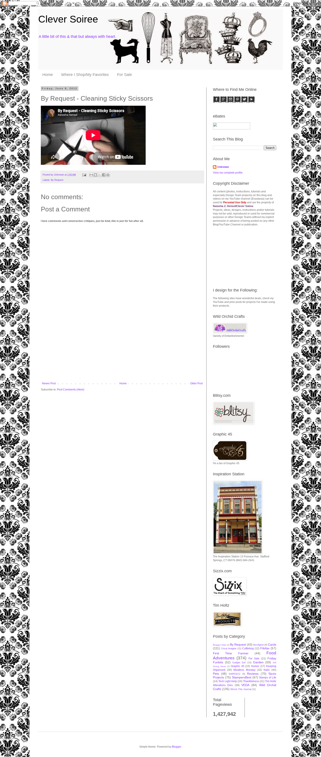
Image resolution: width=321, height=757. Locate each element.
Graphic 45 (237, 666)
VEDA (245, 685)
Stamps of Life (267, 677)
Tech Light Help (227, 681)
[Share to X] (99, 175)
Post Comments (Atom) (70, 389)
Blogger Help (219, 645)
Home (47, 74)
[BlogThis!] (95, 175)
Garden (258, 662)
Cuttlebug (248, 648)
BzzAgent (258, 644)
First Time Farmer (231, 653)
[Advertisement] (122, 349)
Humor (255, 666)
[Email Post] (84, 174)
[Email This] (91, 175)
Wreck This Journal (240, 689)
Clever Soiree (68, 19)
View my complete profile (228, 172)
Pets (216, 673)
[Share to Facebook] (104, 175)
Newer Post (49, 383)
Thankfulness (251, 681)
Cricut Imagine (228, 648)
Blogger (176, 746)
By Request (57, 180)
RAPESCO (234, 674)
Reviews (253, 673)
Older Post (196, 383)
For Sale (124, 74)
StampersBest (241, 677)
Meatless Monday (244, 669)
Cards (272, 644)
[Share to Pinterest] (108, 175)
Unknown (223, 167)
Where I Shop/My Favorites (85, 74)
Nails (267, 669)
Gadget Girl (238, 662)
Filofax (264, 648)
